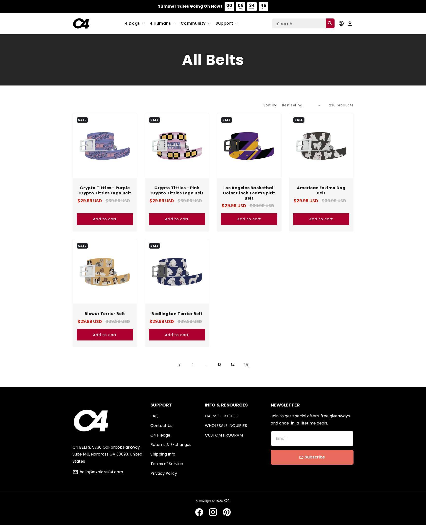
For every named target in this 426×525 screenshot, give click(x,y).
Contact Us (161, 425)
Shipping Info (162, 454)
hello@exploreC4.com (101, 472)
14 (233, 364)
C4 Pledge (160, 435)
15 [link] (246, 365)
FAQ (154, 416)
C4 (227, 500)
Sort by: (270, 105)
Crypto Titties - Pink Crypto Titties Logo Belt (176, 191)
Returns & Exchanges (170, 444)
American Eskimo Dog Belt (321, 191)
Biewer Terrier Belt (105, 314)
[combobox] (303, 23)
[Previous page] (179, 364)
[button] (134, 23)
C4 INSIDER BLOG (221, 416)
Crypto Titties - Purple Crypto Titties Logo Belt (104, 191)
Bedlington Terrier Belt (176, 314)
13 (219, 364)
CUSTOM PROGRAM (224, 435)
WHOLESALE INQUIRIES (226, 425)
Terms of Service (166, 464)
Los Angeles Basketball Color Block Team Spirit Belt (249, 193)
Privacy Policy (163, 473)
